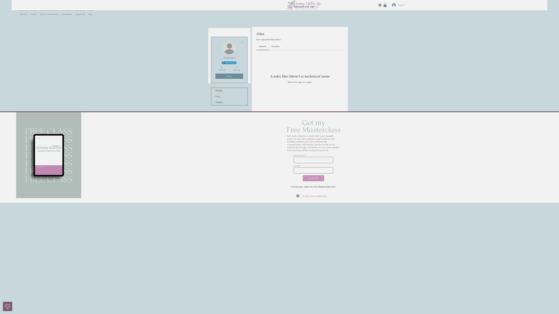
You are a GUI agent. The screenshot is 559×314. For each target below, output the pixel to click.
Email (296, 166)
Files (218, 96)
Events (219, 102)
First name (299, 156)
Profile (219, 90)
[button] (385, 5)
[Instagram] (380, 5)
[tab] (262, 46)
